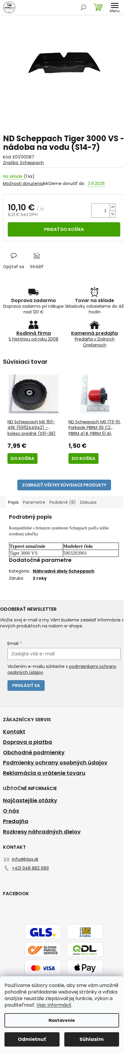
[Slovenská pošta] (85, 932)
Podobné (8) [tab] (62, 502)
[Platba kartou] (43, 968)
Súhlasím (91, 1039)
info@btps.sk (25, 859)
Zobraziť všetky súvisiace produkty (64, 485)
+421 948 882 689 (30, 868)
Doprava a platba (27, 742)
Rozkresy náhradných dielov (42, 831)
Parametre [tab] (34, 502)
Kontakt (14, 731)
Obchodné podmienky (34, 752)
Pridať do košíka (64, 229)
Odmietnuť (32, 1039)
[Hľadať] (83, 7)
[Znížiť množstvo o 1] (112, 214)
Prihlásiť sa (26, 685)
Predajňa (15, 821)
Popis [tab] (13, 502)
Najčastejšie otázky (30, 800)
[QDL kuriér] (85, 950)
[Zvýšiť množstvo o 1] (112, 207)
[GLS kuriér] (43, 932)
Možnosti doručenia (23, 183)
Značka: (23, 163)
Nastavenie (62, 1020)
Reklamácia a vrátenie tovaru (44, 773)
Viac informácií (53, 1005)
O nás (11, 810)
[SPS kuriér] (43, 950)
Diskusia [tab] (88, 502)
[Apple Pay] (85, 968)
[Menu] (115, 7)
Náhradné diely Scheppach (63, 571)
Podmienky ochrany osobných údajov (55, 762)
